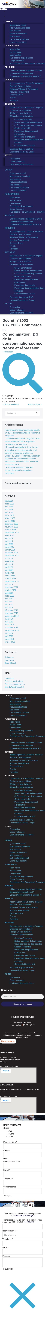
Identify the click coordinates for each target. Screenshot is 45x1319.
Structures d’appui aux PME (21, 149)
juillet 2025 (9, 535)
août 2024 (9, 558)
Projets (13, 98)
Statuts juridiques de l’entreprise (28, 122)
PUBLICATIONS (12, 46)
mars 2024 (9, 573)
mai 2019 (9, 619)
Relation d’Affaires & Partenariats (24, 89)
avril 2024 (9, 570)
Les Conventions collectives (21, 165)
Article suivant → (35, 404)
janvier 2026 (10, 521)
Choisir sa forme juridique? (21, 110)
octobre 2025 (10, 530)
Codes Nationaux (17, 162)
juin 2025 (9, 538)
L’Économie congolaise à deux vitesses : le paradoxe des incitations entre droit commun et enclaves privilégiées (22, 450)
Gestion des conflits (22, 128)
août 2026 (9, 501)
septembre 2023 (12, 581)
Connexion (9, 678)
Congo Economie (17, 61)
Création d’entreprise (23, 120)
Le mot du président (18, 42)
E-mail (6, 1170)
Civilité (6, 1128)
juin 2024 (9, 564)
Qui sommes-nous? (18, 25)
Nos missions (15, 31)
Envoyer (7, 1196)
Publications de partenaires (21, 58)
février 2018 (10, 642)
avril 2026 (9, 512)
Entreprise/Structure (12, 1162)
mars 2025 (9, 547)
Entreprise (7, 1222)
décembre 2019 (11, 610)
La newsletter (15, 55)
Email (5, 1248)
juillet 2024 (9, 561)
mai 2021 (9, 602)
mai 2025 (9, 541)
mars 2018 (9, 639)
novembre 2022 (11, 587)
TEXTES (8, 155)
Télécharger (7, 352)
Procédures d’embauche (24, 137)
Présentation (15, 159)
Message (6, 1256)
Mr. (11, 1131)
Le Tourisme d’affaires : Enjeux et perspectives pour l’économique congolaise (19, 470)
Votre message (9, 1187)
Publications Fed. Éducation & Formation (27, 64)
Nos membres (15, 36)
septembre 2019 (12, 616)
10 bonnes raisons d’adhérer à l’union (26, 71)
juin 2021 (9, 599)
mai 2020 (9, 607)
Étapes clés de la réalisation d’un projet (26, 107)
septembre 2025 (12, 533)
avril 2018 (9, 636)
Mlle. (12, 1137)
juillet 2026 (9, 504)
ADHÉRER (10, 67)
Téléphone (8, 1178)
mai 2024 (9, 567)
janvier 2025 (10, 550)
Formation (14, 101)
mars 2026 (9, 515)
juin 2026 (9, 507)
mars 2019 (9, 625)
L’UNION (9, 22)
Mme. (12, 1134)
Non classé (9, 660)
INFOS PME (10, 104)
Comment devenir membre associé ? (25, 76)
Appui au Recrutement (19, 92)
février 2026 (10, 518)
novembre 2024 (11, 553)
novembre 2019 (11, 613)
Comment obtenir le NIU (24, 145)
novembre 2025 (11, 527)
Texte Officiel (10, 663)
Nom (5, 1159)
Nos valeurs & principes (20, 28)
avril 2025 (9, 544)
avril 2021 (9, 605)
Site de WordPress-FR (14, 687)
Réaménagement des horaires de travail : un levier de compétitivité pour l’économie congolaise (22, 433)
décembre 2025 (11, 524)
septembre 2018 (12, 630)
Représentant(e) (9, 1231)
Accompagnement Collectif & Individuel (26, 83)
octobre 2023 (10, 579)
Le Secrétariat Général (19, 39)
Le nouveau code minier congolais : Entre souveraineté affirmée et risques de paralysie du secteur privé (22, 441)
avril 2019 (9, 622)
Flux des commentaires (15, 684)
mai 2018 (9, 633)
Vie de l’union (15, 52)
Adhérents (9, 657)
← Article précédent (10, 404)
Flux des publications (14, 681)
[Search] (37, 413)
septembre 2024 (12, 556)
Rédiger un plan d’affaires (21, 113)
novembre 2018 (11, 628)
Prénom (6, 1150)
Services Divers (16, 95)
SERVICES (10, 80)
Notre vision (15, 49)
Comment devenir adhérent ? (22, 73)
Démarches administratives (21, 116)
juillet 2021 (9, 596)
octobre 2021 (10, 590)
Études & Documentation (20, 86)
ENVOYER (8, 1269)
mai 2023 (9, 584)
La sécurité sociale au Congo (22, 152)
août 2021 (9, 593)
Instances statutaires (18, 34)
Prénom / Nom (10, 1142)
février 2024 (10, 576)
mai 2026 (9, 510)
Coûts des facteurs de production (28, 125)
